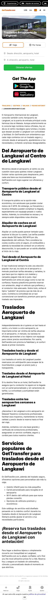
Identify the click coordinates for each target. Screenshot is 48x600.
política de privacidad (37, 594)
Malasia (26, 106)
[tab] (6, 588)
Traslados (6, 106)
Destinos (16, 106)
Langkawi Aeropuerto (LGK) (14, 109)
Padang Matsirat (38, 106)
